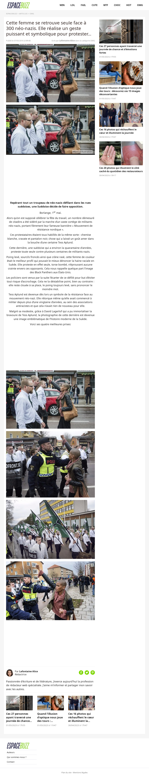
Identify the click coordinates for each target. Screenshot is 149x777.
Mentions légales (80, 772)
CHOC (117, 5)
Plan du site (66, 772)
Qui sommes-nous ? (16, 757)
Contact (10, 761)
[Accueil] (18, 5)
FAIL (83, 5)
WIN (62, 5)
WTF (105, 5)
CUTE (94, 5)
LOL (72, 5)
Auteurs (11, 752)
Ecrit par (63, 40)
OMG (140, 5)
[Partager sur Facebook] (81, 673)
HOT (128, 5)
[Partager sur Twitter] (87, 673)
